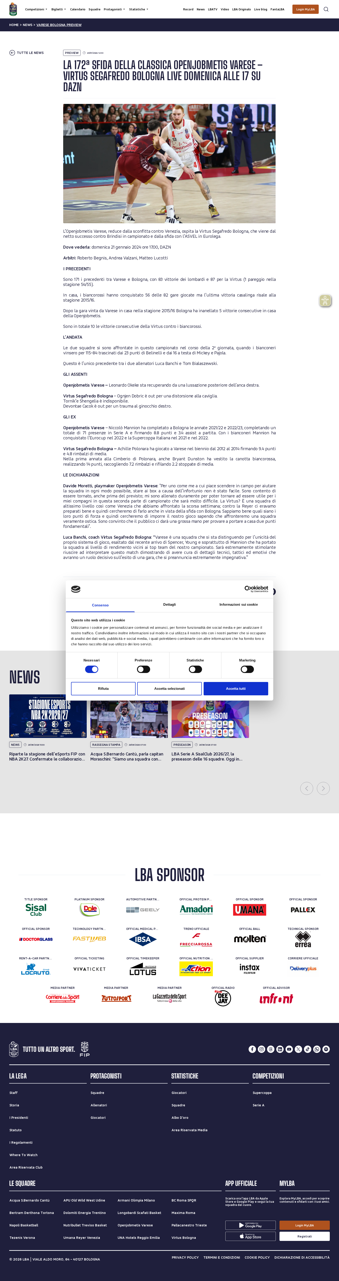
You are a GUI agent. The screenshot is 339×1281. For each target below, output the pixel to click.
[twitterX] (298, 1049)
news (27, 25)
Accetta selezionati (169, 688)
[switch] (143, 669)
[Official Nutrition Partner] (196, 969)
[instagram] (261, 1049)
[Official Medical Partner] (143, 939)
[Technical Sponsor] (303, 939)
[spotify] (326, 1049)
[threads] (270, 1049)
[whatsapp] (317, 1049)
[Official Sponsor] (249, 910)
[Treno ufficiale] (196, 939)
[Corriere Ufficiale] (303, 969)
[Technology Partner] (89, 939)
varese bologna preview (59, 25)
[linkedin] (280, 1049)
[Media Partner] (62, 998)
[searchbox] (169, 6)
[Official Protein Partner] (196, 910)
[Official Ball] (249, 939)
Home (14, 25)
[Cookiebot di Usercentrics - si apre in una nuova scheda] (248, 589)
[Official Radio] (223, 998)
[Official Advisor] (276, 998)
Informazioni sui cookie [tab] (239, 604)
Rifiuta (103, 688)
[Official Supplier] (249, 969)
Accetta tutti (236, 688)
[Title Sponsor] (36, 910)
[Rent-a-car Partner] (36, 969)
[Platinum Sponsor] (89, 910)
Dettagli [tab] (169, 604)
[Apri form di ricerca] (326, 9)
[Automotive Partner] (143, 910)
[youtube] (289, 1049)
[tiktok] (307, 1049)
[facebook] (252, 1049)
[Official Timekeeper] (143, 969)
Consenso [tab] (100, 605)
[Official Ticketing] (89, 969)
